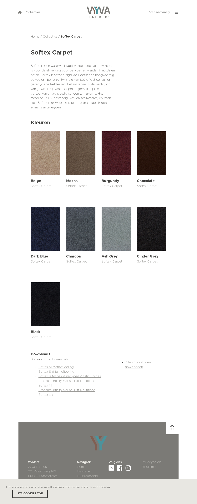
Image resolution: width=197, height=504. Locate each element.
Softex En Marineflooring (56, 371)
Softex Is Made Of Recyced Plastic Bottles (69, 376)
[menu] (177, 12)
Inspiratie (83, 471)
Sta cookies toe (30, 493)
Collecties (33, 12)
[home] (19, 12)
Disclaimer (149, 466)
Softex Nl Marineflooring (56, 367)
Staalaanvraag (159, 12)
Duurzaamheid (87, 476)
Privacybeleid (151, 462)
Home (81, 466)
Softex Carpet (41, 186)
